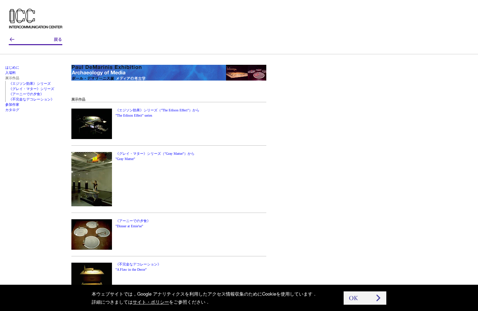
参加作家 (12, 104)
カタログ (12, 110)
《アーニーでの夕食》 (26, 94)
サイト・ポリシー (151, 301)
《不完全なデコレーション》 (31, 99)
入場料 (10, 73)
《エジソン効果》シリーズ (30, 83)
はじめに (12, 67)
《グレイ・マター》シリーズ (31, 89)
